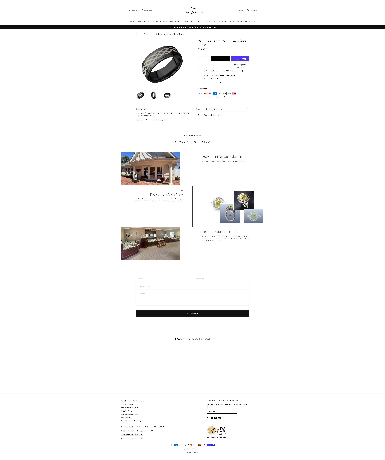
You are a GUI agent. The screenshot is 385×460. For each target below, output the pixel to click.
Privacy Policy (126, 417)
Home (139, 34)
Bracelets (226, 21)
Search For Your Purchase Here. (132, 401)
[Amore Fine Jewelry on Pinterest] (219, 418)
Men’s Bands (174, 21)
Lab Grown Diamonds (245, 21)
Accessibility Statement (129, 414)
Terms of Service (127, 404)
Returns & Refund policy (129, 407)
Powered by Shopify (192, 452)
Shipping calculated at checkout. (211, 97)
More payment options (240, 65)
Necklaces (203, 21)
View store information (212, 82)
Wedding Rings (158, 21)
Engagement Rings (138, 21)
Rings (214, 21)
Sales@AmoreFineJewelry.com (132, 434)
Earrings (189, 21)
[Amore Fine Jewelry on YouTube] (215, 418)
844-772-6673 (138, 438)
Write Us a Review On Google (131, 421)
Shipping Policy (126, 411)
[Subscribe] (235, 411)
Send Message (192, 313)
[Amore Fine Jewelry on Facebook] (212, 418)
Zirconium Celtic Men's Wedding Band (164, 34)
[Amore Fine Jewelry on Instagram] (208, 418)
